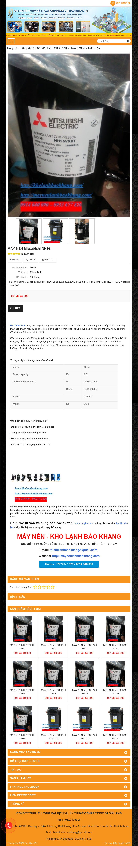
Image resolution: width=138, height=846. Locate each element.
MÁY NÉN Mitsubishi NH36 (53, 692)
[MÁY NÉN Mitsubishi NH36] (53, 674)
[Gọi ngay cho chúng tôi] (8, 825)
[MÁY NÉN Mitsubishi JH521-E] (84, 719)
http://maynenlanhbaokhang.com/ (76, 556)
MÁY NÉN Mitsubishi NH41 (115, 647)
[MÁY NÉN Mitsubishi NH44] (84, 629)
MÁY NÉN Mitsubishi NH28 (22, 737)
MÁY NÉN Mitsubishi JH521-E (84, 737)
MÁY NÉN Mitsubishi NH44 (84, 647)
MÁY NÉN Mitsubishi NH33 (84, 692)
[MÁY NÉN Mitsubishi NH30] (116, 674)
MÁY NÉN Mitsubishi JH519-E (115, 737)
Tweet (31, 260)
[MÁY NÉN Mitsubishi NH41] (116, 629)
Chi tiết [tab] (15, 308)
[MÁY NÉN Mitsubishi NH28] (22, 719)
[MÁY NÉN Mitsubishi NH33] (84, 674)
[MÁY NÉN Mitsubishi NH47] (53, 629)
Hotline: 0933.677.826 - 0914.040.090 (69, 564)
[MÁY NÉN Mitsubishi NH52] (22, 629)
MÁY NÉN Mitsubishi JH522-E (53, 737)
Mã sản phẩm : (20, 267)
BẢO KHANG (17, 325)
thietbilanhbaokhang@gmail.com (73, 550)
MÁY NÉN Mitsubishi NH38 (22, 692)
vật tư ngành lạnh (84, 523)
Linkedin (49, 260)
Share (15, 260)
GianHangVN (124, 843)
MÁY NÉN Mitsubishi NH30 (115, 692)
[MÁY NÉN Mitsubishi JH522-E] (53, 719)
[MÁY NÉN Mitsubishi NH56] (69, 135)
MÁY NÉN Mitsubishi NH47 (53, 647)
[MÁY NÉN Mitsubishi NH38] (22, 674)
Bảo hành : (22, 277)
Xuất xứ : (23, 272)
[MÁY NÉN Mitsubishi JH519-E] (116, 719)
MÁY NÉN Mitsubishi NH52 (22, 647)
